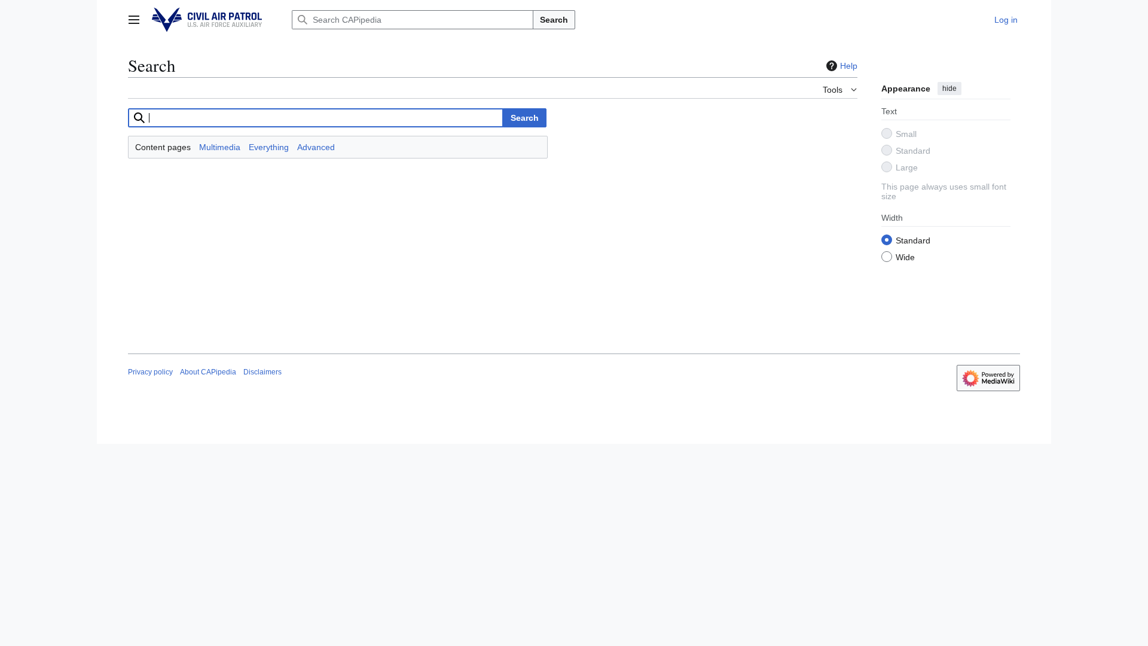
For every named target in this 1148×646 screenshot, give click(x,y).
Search (554, 20)
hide (949, 88)
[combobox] (315, 117)
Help (848, 66)
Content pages (163, 147)
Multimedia (219, 147)
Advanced (316, 147)
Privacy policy (150, 372)
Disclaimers (262, 372)
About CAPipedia (208, 372)
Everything (269, 147)
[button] (134, 19)
